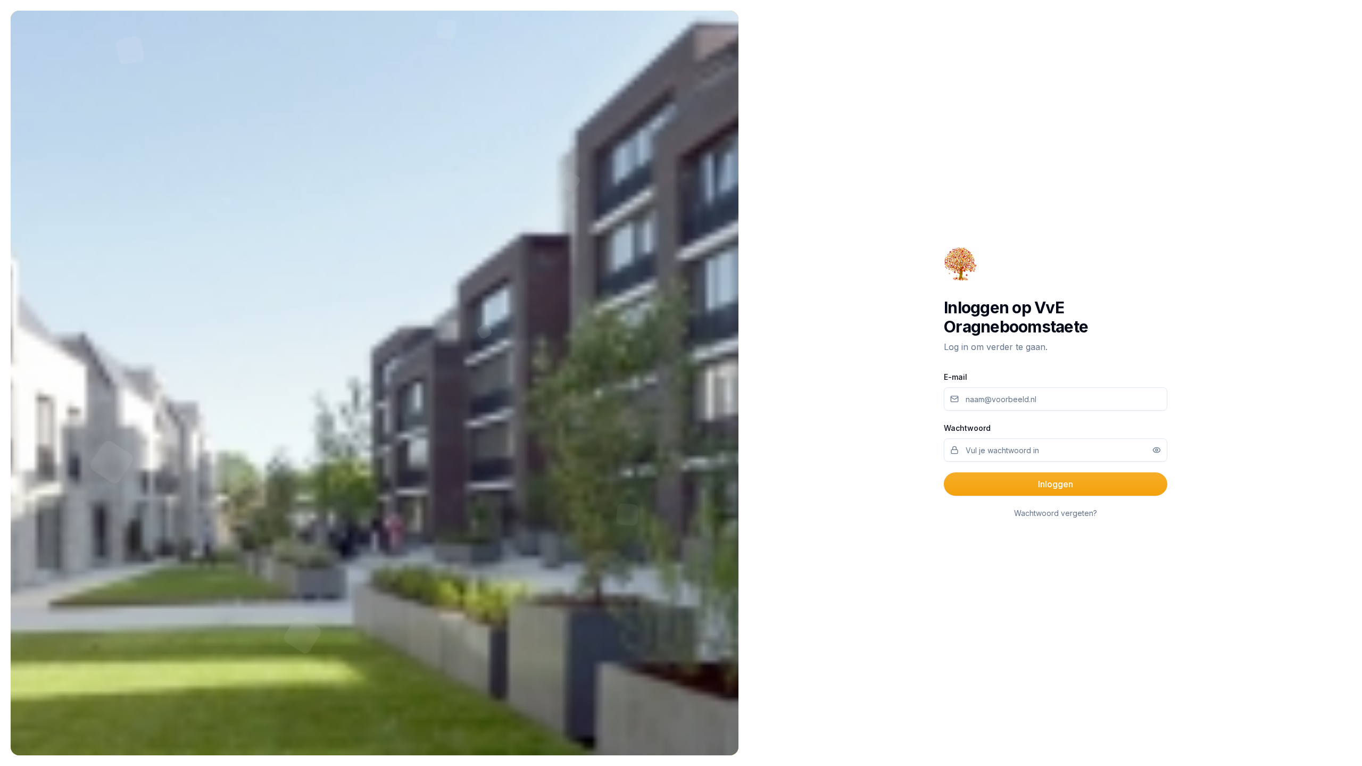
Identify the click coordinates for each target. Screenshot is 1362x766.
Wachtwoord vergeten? (1055, 513)
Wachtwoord (967, 427)
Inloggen (1055, 484)
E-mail (955, 376)
